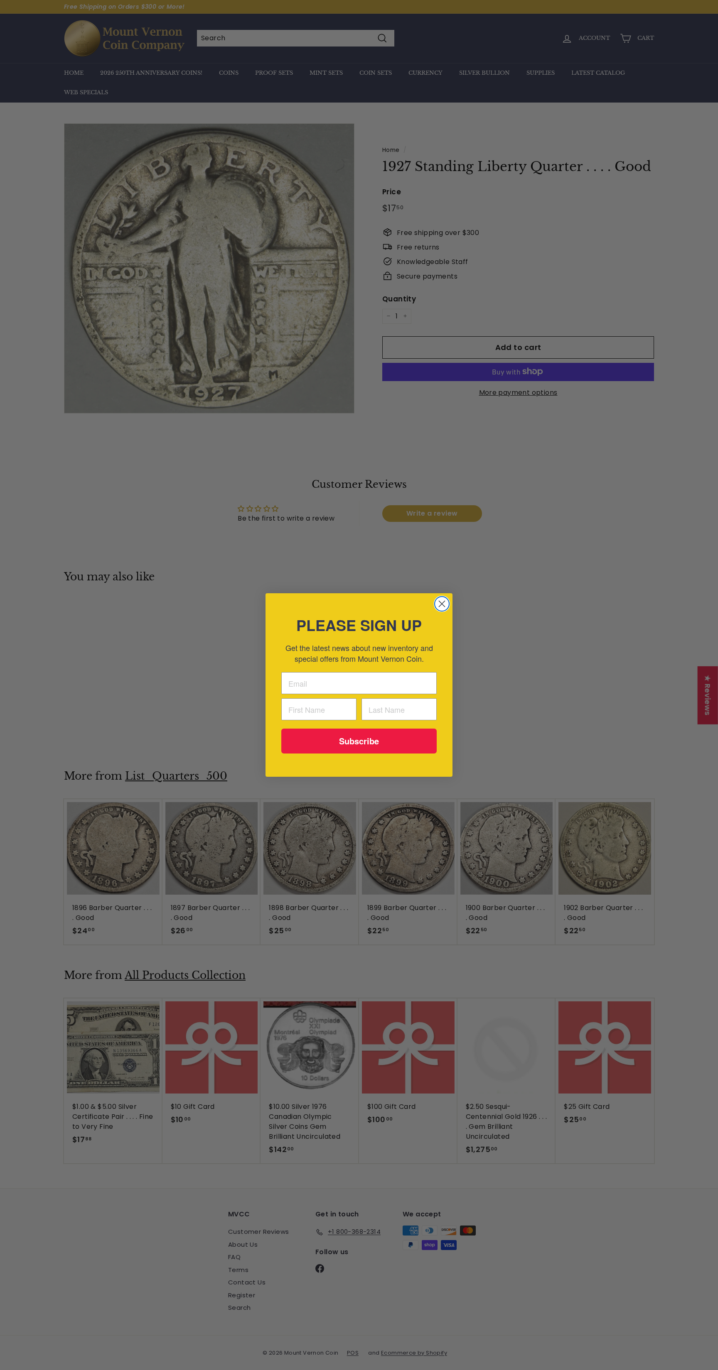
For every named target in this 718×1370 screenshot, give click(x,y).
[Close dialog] (442, 604)
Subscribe (359, 741)
